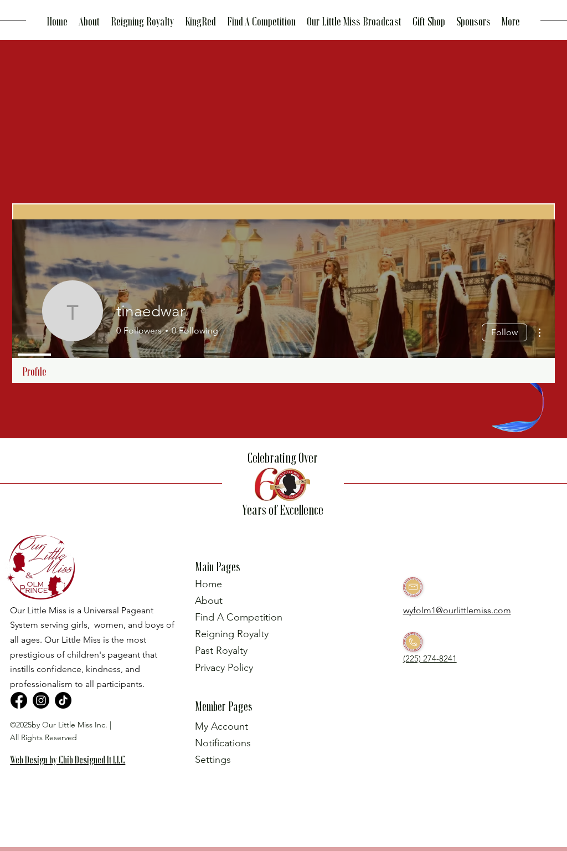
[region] (72, 777)
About (209, 600)
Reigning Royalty (232, 634)
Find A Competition (238, 617)
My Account (221, 726)
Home (208, 584)
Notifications (223, 743)
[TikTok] (63, 700)
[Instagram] (41, 700)
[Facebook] (19, 700)
